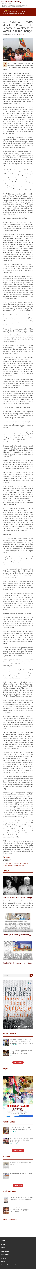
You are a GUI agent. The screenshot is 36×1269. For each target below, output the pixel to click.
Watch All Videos (18, 1150)
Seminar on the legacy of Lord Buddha (18, 963)
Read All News (18, 1185)
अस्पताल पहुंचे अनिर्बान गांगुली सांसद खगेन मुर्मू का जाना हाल (18, 934)
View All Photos (18, 1062)
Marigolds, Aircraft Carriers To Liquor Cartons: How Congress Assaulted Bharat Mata (18, 897)
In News (6, 10)
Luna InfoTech (14, 1265)
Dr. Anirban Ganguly (11, 1)
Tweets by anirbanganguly (10, 1219)
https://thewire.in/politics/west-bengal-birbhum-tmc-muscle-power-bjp (15, 864)
